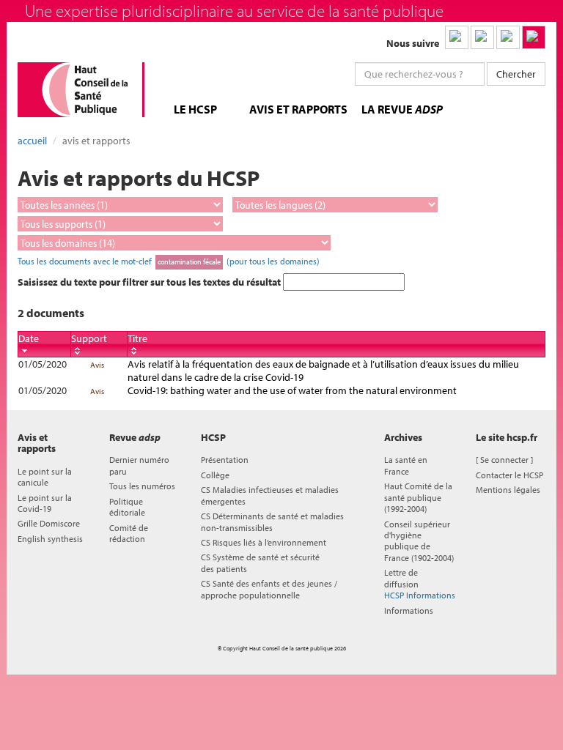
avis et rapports (298, 109)
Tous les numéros (142, 485)
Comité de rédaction (128, 533)
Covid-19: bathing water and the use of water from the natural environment (292, 390)
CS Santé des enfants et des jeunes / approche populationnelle (269, 589)
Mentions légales (508, 489)
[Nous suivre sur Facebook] (508, 37)
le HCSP (195, 109)
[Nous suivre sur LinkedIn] (456, 37)
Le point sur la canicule (45, 477)
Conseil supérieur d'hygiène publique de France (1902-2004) (419, 541)
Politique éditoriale (127, 507)
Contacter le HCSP (509, 474)
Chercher (516, 74)
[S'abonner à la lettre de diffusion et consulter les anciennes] (533, 37)
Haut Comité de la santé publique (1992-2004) (418, 497)
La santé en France (405, 465)
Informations (408, 610)
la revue (402, 109)
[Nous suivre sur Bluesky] (482, 37)
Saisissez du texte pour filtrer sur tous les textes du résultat (150, 282)
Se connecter (504, 459)
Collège (215, 474)
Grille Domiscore (49, 523)
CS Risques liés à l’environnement (263, 542)
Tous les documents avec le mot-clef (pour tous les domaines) (169, 261)
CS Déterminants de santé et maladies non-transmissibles (272, 521)
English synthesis (50, 538)
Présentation (225, 459)
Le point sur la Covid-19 (45, 503)
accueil (32, 140)
